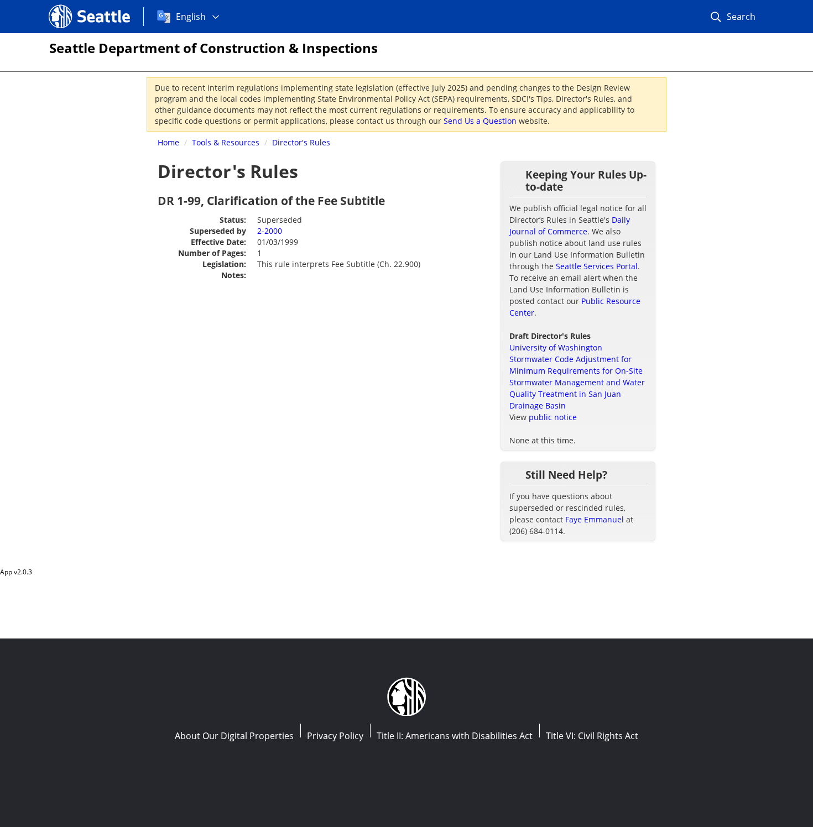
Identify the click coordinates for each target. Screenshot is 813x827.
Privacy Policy (335, 736)
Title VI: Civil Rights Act (592, 736)
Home (168, 142)
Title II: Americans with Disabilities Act (455, 736)
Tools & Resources (225, 142)
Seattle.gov (72, 6)
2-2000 (269, 231)
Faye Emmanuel (594, 519)
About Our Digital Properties (234, 736)
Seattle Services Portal (597, 266)
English (191, 17)
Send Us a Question (480, 121)
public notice (553, 417)
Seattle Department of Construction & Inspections (213, 48)
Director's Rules (301, 142)
